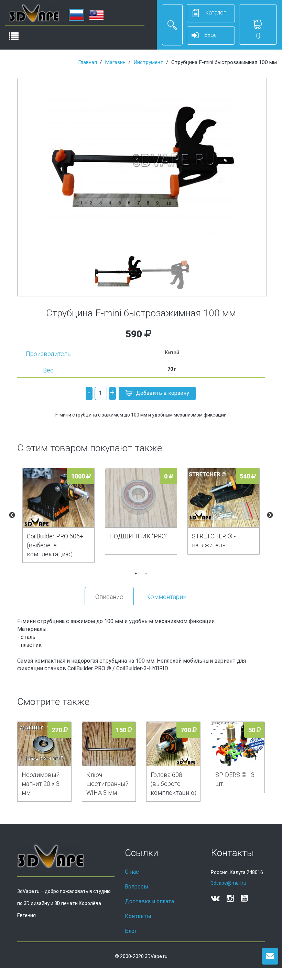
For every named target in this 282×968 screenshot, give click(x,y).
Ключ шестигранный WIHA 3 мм (107, 783)
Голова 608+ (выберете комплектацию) (173, 783)
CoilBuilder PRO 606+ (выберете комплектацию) (55, 545)
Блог (131, 931)
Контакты (138, 916)
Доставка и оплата (149, 901)
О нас (132, 872)
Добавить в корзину (162, 393)
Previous (12, 515)
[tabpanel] (58, 515)
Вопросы (136, 886)
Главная (87, 62)
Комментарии (166, 596)
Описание (109, 596)
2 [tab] (146, 573)
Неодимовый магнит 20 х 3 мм (40, 783)
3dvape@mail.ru (228, 883)
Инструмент (148, 62)
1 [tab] (135, 573)
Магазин (115, 62)
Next (270, 515)
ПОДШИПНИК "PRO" (138, 536)
